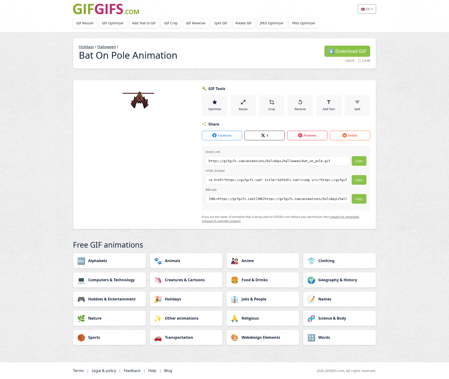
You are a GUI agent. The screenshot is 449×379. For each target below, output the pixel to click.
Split (357, 109)
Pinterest (310, 135)
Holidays (86, 46)
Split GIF (220, 23)
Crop (271, 109)
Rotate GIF (243, 23)
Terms (78, 370)
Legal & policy (104, 370)
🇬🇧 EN (365, 9)
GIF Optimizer (113, 23)
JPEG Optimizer (272, 23)
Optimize (214, 109)
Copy (359, 161)
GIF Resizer (85, 23)
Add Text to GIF (144, 23)
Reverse (300, 109)
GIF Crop (171, 23)
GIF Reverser (196, 23)
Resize (243, 109)
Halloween (106, 46)
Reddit (352, 135)
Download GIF (347, 51)
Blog (168, 370)
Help (152, 370)
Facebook (225, 135)
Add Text (329, 109)
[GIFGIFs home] (106, 9)
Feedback (132, 370)
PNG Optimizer (303, 23)
